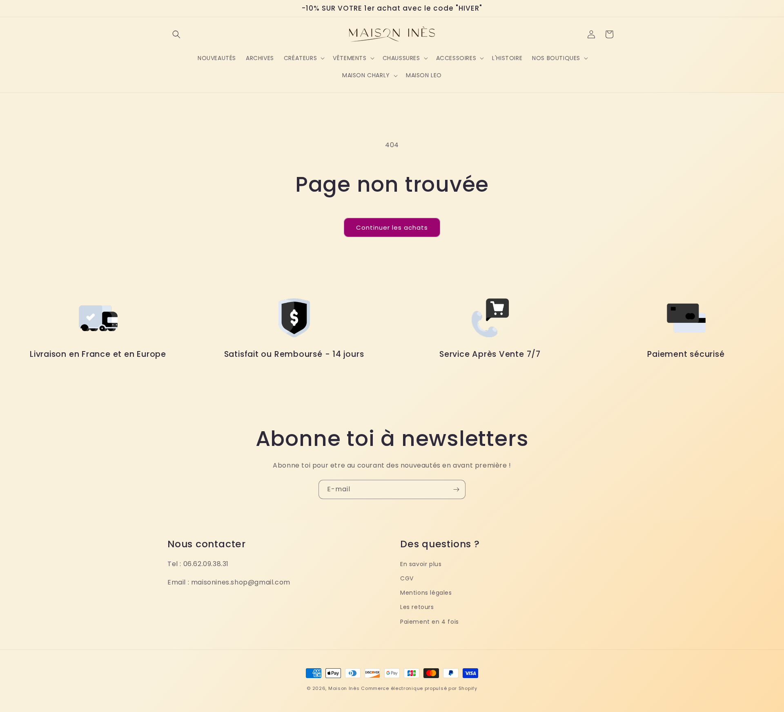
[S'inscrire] (456, 489)
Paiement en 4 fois (429, 622)
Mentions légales (426, 593)
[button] (176, 34)
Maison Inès (344, 688)
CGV (407, 578)
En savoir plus (420, 564)
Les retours (417, 607)
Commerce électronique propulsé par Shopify (419, 688)
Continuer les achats (392, 227)
